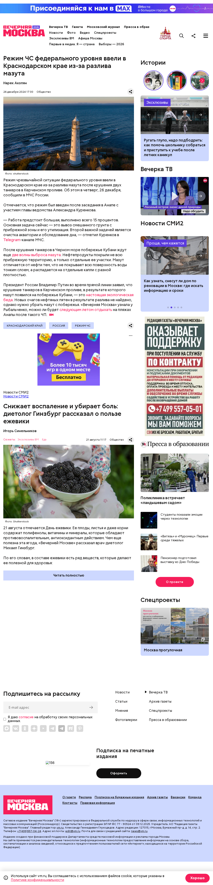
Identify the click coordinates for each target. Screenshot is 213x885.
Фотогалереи (126, 720)
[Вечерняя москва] (27, 804)
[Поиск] (182, 36)
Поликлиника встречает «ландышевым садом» (163, 500)
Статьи (121, 701)
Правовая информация (97, 802)
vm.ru (60, 827)
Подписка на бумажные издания (119, 797)
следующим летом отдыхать (85, 309)
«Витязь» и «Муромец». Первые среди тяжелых (184, 538)
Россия (58, 325)
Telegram (11, 239)
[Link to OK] (25, 728)
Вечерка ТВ (58, 27)
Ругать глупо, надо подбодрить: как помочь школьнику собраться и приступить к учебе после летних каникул (175, 114)
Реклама (85, 797)
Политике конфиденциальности (37, 880)
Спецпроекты (105, 33)
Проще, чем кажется (165, 243)
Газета (77, 27)
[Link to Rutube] (70, 728)
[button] (202, 80)
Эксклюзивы (157, 102)
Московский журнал (103, 27)
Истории (153, 62)
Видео (85, 33)
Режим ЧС (82, 325)
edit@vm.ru (72, 831)
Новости (56, 33)
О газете (69, 797)
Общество (44, 91)
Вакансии (178, 797)
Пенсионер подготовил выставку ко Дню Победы (180, 560)
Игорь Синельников (20, 431)
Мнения (121, 710)
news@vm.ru (139, 831)
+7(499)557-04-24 (29, 831)
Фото (71, 33)
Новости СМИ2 (16, 396)
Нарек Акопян (15, 83)
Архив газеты (160, 701)
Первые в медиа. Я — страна (72, 44)
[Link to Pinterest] (80, 728)
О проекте (174, 582)
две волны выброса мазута (36, 254)
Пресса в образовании (142, 27)
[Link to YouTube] (43, 728)
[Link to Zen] (34, 728)
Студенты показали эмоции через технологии (181, 517)
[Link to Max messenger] (6, 728)
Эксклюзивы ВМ (61, 38)
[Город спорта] (165, 35)
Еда (44, 439)
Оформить (118, 773)
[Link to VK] (15, 728)
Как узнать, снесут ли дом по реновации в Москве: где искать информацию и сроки (175, 255)
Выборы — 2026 (111, 44)
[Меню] (206, 36)
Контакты (69, 802)
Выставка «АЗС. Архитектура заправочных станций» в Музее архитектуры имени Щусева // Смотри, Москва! (177, 80)
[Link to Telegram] (52, 728)
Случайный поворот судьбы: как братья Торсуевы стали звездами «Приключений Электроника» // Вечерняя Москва (153, 80)
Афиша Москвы (90, 38)
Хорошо (197, 878)
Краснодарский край (24, 325)
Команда (195, 797)
